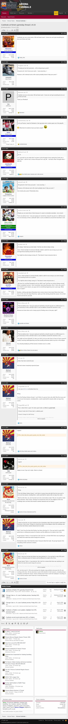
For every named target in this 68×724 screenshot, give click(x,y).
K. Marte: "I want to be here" (12, 631)
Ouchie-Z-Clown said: (23, 210)
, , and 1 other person (32, 174)
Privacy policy (57, 720)
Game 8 (8, 707)
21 (35, 591)
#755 (65, 148)
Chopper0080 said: (22, 386)
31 (17, 30)
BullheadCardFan (6, 27)
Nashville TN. (11, 112)
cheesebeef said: (22, 273)
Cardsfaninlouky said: (23, 120)
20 (33, 591)
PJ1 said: (20, 358)
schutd (20, 705)
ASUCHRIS (24, 704)
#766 (65, 484)
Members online (7, 699)
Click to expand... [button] (41, 418)
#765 (65, 455)
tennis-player (26, 705)
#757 (65, 207)
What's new (13, 13)
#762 (65, 354)
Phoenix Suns (8, 646)
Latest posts (6, 628)
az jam (13, 709)
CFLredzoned (10, 702)
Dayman (5, 705)
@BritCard (25, 389)
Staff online (39, 628)
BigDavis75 (27, 707)
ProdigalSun (10, 705)
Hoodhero (13, 704)
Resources (21, 13)
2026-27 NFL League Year (12, 677)
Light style (5, 720)
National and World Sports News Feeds (31, 598)
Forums (4, 13)
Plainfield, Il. (11, 174)
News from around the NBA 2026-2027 (15, 643)
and (24, 323)
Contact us (41, 720)
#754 (65, 117)
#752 (65, 62)
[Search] (65, 13)
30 (14, 30)
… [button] (9, 30)
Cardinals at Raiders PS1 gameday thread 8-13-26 (19, 590)
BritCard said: (21, 459)
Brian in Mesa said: (22, 303)
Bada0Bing (5, 704)
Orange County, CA (10, 144)
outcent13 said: (21, 182)
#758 (65, 241)
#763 (65, 383)
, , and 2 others (27, 451)
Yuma (61, 591)
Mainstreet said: (22, 92)
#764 (65, 427)
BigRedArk (16, 702)
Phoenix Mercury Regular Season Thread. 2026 (17, 637)
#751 (65, 33)
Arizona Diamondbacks (10, 634)
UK (13, 378)
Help (63, 720)
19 (31, 591)
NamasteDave (61, 707)
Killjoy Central (11, 236)
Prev (4, 30)
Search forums (11, 17)
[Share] (62, 33)
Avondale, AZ (11, 479)
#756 (65, 178)
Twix (10, 704)
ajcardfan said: (21, 244)
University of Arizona (10, 652)
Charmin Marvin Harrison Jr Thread (14, 690)
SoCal (13, 323)
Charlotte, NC (11, 202)
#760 (65, 299)
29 (12, 30)
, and (29, 350)
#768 (65, 550)
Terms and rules (49, 720)
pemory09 (16, 705)
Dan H (12, 707)
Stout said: (20, 520)
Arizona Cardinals (26, 591)
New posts (3, 17)
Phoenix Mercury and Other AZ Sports (14, 640)
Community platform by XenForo (15, 722)
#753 (65, 89)
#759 (65, 269)
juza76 (9, 709)
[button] (8, 13)
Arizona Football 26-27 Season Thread (15, 648)
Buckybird (5, 709)
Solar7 (4, 707)
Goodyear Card (23, 702)
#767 (65, 516)
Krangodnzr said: (22, 65)
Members (30, 13)
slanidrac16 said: (22, 152)
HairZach (19, 704)
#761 (65, 328)
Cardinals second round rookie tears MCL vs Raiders (20, 617)
